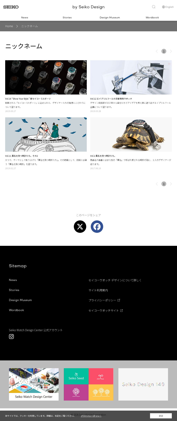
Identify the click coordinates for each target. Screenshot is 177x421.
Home (9, 26)
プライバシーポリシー (102, 300)
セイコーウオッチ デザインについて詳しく (115, 280)
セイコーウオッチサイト (103, 310)
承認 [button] (161, 415)
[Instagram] (11, 336)
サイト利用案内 (98, 290)
